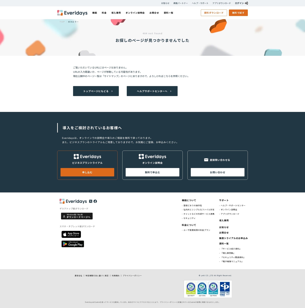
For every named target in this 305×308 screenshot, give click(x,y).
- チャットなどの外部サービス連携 (198, 214)
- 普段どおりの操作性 (192, 205)
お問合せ (224, 232)
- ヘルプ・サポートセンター (232, 205)
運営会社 (78, 275)
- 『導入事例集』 (227, 253)
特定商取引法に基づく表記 (97, 275)
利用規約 (115, 275)
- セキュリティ (189, 218)
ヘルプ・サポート (200, 3)
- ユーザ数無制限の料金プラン (196, 230)
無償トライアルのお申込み (233, 238)
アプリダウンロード (221, 3)
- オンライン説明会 (228, 209)
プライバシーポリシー (132, 275)
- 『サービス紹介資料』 (230, 248)
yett (203, 275)
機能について (189, 200)
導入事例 (224, 220)
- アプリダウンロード (229, 214)
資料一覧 (224, 243)
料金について (189, 225)
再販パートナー (180, 3)
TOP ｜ (64, 22)
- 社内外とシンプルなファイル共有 (198, 209)
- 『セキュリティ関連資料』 (232, 257)
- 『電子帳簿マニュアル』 (231, 261)
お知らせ (165, 3)
